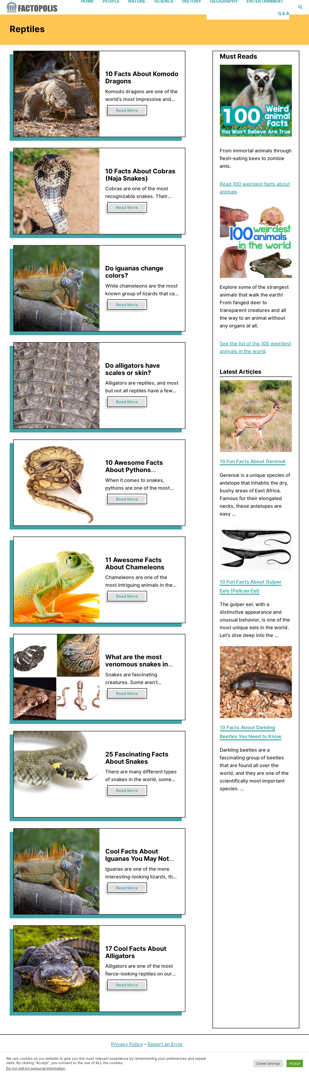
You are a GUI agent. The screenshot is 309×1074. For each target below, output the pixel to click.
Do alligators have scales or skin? (132, 369)
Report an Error (165, 1044)
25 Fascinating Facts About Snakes (137, 757)
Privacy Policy (127, 1044)
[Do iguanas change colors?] (56, 288)
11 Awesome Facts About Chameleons (134, 563)
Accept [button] (294, 1063)
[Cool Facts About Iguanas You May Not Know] (56, 871)
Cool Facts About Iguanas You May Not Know (137, 858)
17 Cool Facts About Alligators (135, 952)
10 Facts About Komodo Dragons (141, 77)
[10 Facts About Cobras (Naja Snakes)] (56, 191)
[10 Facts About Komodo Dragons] (56, 94)
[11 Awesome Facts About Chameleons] (56, 580)
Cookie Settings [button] (268, 1063)
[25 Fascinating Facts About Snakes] (56, 774)
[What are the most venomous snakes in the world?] (56, 677)
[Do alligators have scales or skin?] (56, 385)
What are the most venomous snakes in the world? (136, 664)
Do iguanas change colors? (134, 271)
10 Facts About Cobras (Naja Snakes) (140, 174)
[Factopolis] (41, 7)
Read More (131, 112)
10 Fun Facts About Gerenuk (253, 461)
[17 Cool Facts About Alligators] (56, 968)
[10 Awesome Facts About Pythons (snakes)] (56, 483)
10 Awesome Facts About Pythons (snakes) (134, 469)
